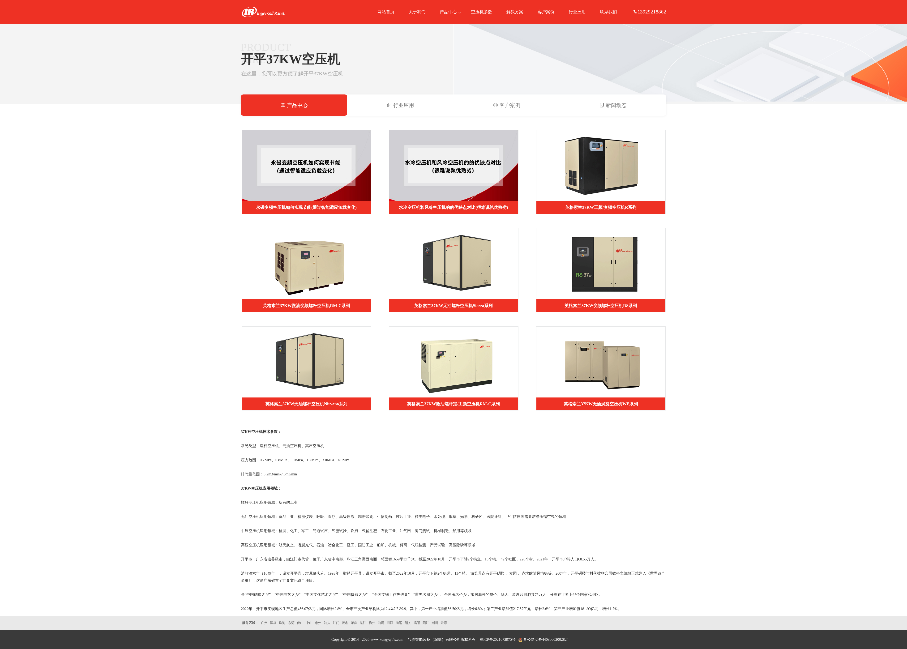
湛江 (363, 623)
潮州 (435, 623)
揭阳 (417, 623)
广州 (264, 623)
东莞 (291, 623)
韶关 (408, 623)
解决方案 (514, 11)
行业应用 (577, 11)
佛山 (300, 623)
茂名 (345, 623)
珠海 (282, 623)
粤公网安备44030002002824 (546, 639)
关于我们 (417, 11)
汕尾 (381, 623)
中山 (309, 623)
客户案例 (546, 11)
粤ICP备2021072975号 (497, 639)
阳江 (426, 623)
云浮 (444, 623)
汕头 (327, 623)
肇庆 (354, 623)
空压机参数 (481, 11)
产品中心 (448, 11)
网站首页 (385, 11)
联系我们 (608, 11)
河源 (390, 623)
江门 (336, 623)
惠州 (318, 623)
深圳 (273, 623)
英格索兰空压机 (263, 12)
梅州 (372, 623)
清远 (399, 623)
